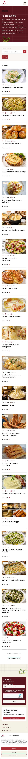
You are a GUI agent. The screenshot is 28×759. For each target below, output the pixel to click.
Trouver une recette (6, 49)
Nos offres (5, 724)
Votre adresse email (8, 684)
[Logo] (4, 3)
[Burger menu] (24, 3)
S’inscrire (14, 701)
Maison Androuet (6, 727)
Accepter (14, 748)
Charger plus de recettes (14, 658)
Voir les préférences (14, 755)
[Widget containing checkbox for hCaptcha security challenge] (13, 695)
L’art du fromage (6, 730)
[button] (26, 735)
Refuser (14, 752)
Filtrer (4, 57)
